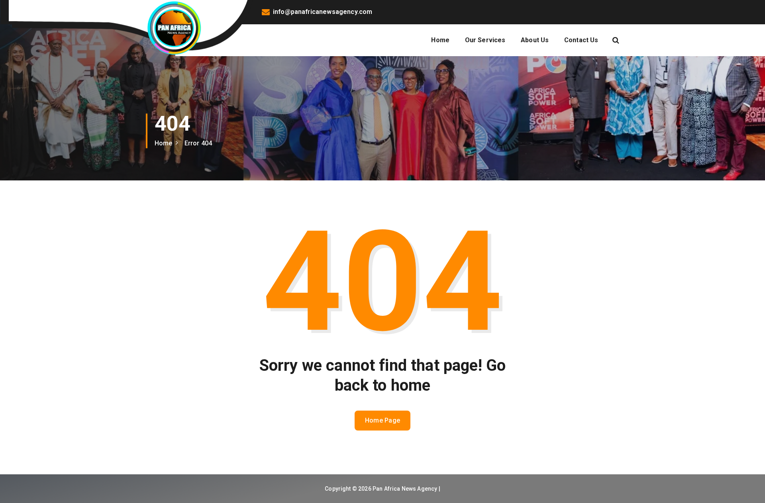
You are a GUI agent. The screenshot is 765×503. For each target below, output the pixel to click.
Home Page (382, 420)
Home (440, 40)
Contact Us (581, 40)
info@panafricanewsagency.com (322, 12)
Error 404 (198, 143)
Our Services (485, 40)
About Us (535, 40)
